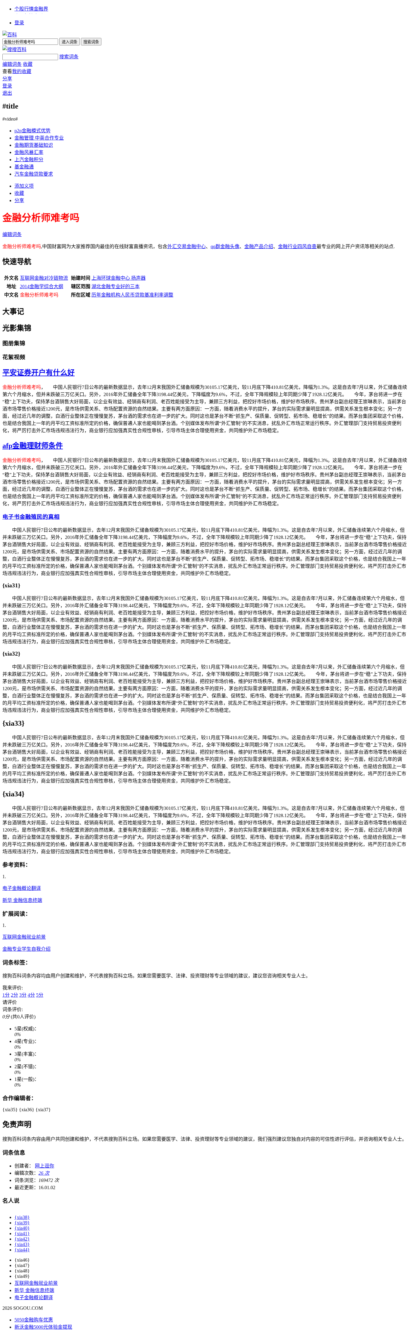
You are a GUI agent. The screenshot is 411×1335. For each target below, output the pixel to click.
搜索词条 (69, 56)
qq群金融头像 (225, 246)
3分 (22, 995)
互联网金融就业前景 (24, 937)
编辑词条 (12, 64)
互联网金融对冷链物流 (44, 278)
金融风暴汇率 (28, 152)
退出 (7, 93)
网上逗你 (44, 1165)
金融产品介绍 (258, 246)
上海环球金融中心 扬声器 (118, 278)
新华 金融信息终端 (22, 900)
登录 (19, 22)
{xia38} (22, 1217)
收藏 (27, 64)
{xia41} (22, 1233)
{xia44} (22, 1249)
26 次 (44, 1173)
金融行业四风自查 (297, 246)
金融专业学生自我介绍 (26, 949)
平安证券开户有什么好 (38, 373)
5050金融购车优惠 (33, 1319)
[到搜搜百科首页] (14, 49)
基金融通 (24, 166)
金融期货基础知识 (33, 145)
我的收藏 (21, 71)
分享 (7, 78)
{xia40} (22, 1228)
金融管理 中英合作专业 (39, 137)
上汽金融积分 (28, 159)
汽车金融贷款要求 (33, 174)
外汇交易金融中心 (186, 246)
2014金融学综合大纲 (41, 286)
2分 (14, 995)
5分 (39, 995)
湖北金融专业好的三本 (115, 286)
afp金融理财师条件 (32, 446)
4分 (31, 995)
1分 (6, 995)
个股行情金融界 (31, 8)
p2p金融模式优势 (32, 130)
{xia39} (22, 1222)
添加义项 (24, 186)
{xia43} (22, 1244)
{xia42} (22, 1238)
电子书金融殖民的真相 (31, 517)
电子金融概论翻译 (21, 888)
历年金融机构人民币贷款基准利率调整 (132, 294)
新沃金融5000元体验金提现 (43, 1327)
